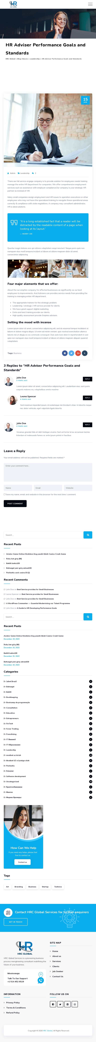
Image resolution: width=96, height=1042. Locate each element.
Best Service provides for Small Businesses (35, 589)
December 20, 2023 (12, 665)
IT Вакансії (11, 739)
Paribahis (10, 766)
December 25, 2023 (12, 656)
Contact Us (57, 976)
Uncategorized (12, 781)
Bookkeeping (12, 697)
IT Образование (13, 745)
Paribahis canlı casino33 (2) (18, 573)
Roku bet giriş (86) (14, 559)
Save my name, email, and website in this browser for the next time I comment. (41, 494)
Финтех (9, 792)
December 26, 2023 (12, 648)
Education (10, 713)
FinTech (9, 723)
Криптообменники (14, 787)
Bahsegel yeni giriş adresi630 (19, 568)
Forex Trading (12, 729)
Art (7, 887)
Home (55, 951)
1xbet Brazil (11, 681)
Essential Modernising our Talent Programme (50, 603)
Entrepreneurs (12, 718)
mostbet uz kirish (13, 755)
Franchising (11, 734)
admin (12, 173)
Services (56, 961)
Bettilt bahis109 (13, 563)
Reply (87, 379)
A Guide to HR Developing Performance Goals (37, 608)
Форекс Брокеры (13, 797)
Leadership (25, 173)
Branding (19, 887)
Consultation (11, 708)
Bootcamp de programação (18, 702)
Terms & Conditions (16, 1007)
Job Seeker (57, 971)
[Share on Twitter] (71, 353)
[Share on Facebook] (65, 353)
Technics (58, 887)
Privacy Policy (13, 1002)
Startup (45, 887)
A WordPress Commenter (17, 603)
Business (18, 353)
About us (56, 956)
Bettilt (8, 692)
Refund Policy (13, 1012)
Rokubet (10, 771)
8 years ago (21, 380)
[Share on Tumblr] (85, 353)
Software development (16, 776)
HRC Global (47, 1031)
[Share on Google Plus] (78, 353)
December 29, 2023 (12, 639)
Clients (55, 966)
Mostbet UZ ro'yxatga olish (17, 760)
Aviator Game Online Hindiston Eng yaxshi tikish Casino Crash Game (36, 554)
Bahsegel (10, 687)
